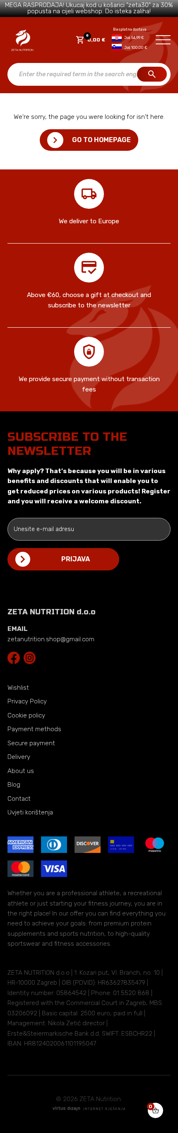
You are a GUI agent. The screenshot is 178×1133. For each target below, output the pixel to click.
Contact (19, 798)
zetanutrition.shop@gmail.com (50, 639)
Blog (13, 784)
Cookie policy (26, 715)
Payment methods (34, 729)
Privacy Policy (27, 701)
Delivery (18, 757)
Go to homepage (101, 140)
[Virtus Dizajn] (89, 1109)
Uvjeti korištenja (30, 812)
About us (20, 771)
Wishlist (18, 687)
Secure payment (31, 743)
